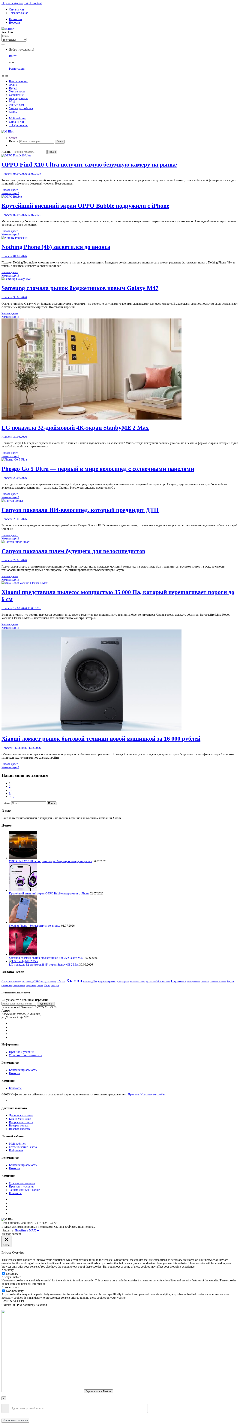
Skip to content (33, 3)
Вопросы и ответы (21, 1122)
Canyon (6, 981)
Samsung (52, 982)
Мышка (161, 981)
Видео (13, 88)
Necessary (12, 1273)
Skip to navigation (12, 3)
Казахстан (15, 19)
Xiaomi (74, 981)
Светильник (7, 986)
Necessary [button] (8, 1269)
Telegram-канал (18, 12)
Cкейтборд (16, 982)
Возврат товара (18, 1125)
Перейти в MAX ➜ (27, 1230)
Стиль (13, 111)
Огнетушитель (193, 982)
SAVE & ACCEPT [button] (13, 1301)
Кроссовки (151, 982)
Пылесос (222, 982)
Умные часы (17, 91)
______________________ (25, 115)
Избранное (16, 1150)
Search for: (8, 32)
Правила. (134, 1094)
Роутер (231, 981)
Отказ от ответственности (25, 1055)
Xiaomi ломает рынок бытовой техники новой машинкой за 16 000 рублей (101, 738)
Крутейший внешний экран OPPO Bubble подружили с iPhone (85, 205)
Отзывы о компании (22, 1183)
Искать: (14, 141)
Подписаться (45, 1003)
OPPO (36, 981)
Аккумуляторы (18, 98)
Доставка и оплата (21, 1115)
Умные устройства (21, 108)
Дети (119, 982)
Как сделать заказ (20, 1118)
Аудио (13, 84)
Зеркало (125, 982)
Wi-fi (12, 101)
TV (59, 981)
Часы (47, 985)
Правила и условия (21, 1051)
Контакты (15, 1088)
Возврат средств (19, 1128)
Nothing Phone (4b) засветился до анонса (56, 246)
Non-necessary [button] (10, 1287)
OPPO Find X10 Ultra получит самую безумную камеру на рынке (89, 164)
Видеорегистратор (104, 981)
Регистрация (17, 68)
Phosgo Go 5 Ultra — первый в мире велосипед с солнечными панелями (98, 468)
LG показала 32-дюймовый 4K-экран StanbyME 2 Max (75, 427)
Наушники (178, 981)
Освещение (16, 94)
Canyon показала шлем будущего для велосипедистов (73, 551)
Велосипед (88, 982)
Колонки (134, 982)
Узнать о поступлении (15, 1420)
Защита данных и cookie (24, 1189)
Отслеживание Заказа (23, 1147)
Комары (141, 982)
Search (13, 137)
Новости (14, 22)
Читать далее (10, 189)
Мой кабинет (17, 118)
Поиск (59, 141)
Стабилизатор (19, 986)
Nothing (29, 982)
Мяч (168, 982)
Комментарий (10, 193)
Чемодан (55, 986)
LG (23, 982)
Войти (13, 55)
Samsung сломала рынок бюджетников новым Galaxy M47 (80, 288)
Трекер (40, 986)
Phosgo (44, 982)
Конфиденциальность (23, 1069)
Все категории (18, 81)
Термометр (31, 986)
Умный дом (16, 104)
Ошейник (205, 982)
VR (63, 982)
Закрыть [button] (7, 1230)
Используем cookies (153, 1094)
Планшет (214, 982)
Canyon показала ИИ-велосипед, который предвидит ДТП (80, 510)
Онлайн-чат (16, 9)
